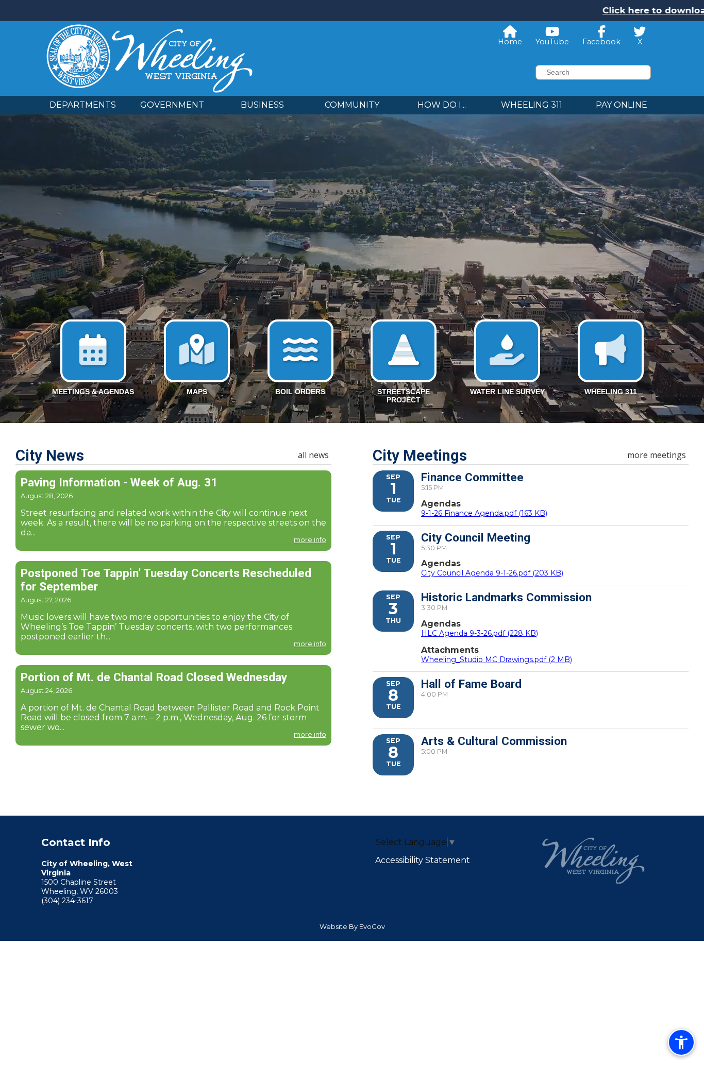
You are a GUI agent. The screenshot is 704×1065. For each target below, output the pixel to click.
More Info (310, 540)
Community (352, 105)
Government (172, 105)
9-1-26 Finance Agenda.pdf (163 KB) (484, 513)
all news (313, 455)
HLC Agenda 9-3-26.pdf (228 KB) (479, 633)
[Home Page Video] (352, 258)
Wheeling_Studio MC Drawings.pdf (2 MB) (496, 659)
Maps (197, 391)
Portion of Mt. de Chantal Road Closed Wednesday (154, 677)
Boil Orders (300, 391)
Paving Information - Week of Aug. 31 (119, 482)
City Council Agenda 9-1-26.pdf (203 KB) (492, 573)
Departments (82, 105)
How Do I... (441, 105)
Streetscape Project (403, 395)
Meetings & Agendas (93, 391)
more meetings (656, 455)
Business (262, 105)
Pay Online (621, 105)
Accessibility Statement (422, 860)
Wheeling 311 (531, 105)
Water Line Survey (507, 391)
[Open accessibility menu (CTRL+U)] (681, 1042)
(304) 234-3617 (67, 900)
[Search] (658, 72)
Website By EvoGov (352, 927)
